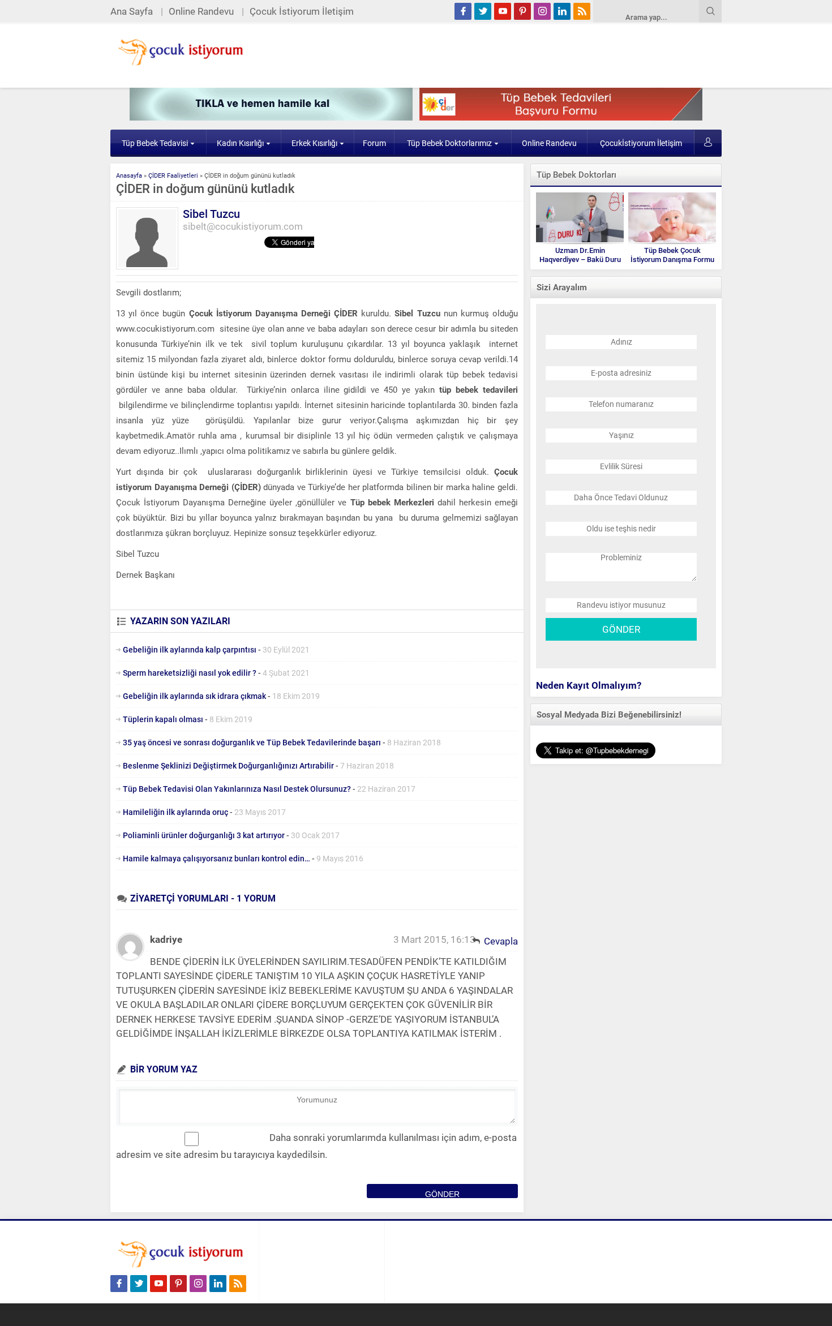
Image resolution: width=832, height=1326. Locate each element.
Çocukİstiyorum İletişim (641, 143)
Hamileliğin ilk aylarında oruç (175, 812)
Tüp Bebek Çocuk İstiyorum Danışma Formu (672, 255)
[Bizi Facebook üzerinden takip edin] (462, 11)
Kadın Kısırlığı (240, 143)
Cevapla (501, 941)
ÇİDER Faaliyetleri (173, 175)
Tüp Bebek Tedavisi (155, 143)
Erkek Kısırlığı (314, 143)
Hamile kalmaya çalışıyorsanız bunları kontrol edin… (216, 858)
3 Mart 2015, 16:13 (434, 939)
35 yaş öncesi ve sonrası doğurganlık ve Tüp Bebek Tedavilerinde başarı (252, 742)
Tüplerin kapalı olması (163, 719)
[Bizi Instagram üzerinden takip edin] (542, 11)
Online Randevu (201, 11)
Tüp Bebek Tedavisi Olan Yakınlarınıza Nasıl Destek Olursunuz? (237, 788)
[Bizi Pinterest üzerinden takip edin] (522, 11)
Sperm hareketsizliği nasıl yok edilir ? (189, 672)
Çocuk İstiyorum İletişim (302, 11)
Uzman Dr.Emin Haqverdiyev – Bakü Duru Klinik (580, 259)
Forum (374, 143)
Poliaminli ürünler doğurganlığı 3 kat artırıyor (204, 835)
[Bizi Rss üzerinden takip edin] (581, 11)
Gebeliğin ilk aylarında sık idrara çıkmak (194, 696)
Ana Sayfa (131, 11)
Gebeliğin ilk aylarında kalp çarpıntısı (189, 649)
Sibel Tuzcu (211, 214)
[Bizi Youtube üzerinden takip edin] (502, 11)
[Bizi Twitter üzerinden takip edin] (482, 11)
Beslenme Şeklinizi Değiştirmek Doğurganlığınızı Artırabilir (228, 765)
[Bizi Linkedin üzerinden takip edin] (562, 11)
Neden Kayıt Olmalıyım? (588, 685)
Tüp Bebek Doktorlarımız (449, 143)
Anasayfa (129, 175)
